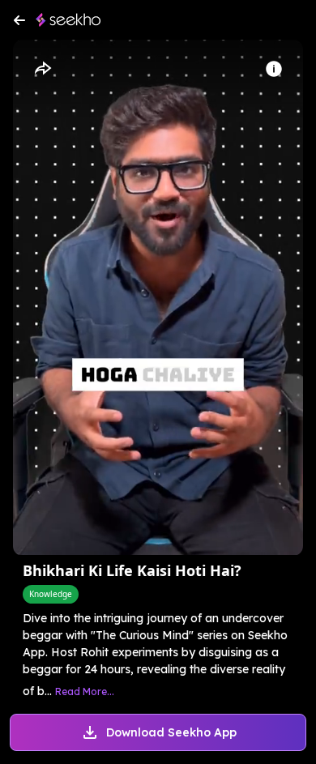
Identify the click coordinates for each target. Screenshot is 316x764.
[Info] (274, 69)
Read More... (84, 691)
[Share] (42, 69)
